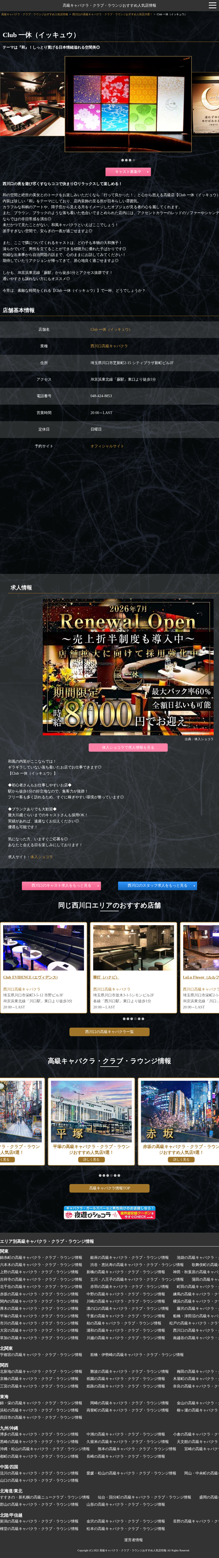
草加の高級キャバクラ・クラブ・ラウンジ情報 (39, 1338)
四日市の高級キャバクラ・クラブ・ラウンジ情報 (41, 1417)
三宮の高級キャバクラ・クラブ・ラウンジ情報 (39, 1386)
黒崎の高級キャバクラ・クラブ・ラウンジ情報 (39, 1442)
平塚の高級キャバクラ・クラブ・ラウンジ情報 (39, 1316)
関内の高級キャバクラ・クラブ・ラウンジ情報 (39, 1301)
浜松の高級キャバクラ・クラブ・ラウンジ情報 (39, 1410)
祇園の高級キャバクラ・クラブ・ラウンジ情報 (126, 1379)
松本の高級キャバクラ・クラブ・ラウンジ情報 (126, 1529)
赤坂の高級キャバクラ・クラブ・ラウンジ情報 (39, 1294)
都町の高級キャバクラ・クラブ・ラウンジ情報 (39, 1456)
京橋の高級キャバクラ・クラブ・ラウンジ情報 (39, 1379)
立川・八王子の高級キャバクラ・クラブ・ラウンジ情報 (137, 1279)
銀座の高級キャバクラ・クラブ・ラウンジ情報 (129, 1258)
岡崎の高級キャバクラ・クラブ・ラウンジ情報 (129, 1403)
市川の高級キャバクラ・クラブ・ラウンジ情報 (39, 1323)
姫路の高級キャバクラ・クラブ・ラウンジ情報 (126, 1386)
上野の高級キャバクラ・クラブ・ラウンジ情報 (39, 1272)
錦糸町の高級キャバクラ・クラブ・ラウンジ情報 (41, 1258)
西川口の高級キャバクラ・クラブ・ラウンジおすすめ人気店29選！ (112, 14)
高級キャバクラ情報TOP (109, 1188)
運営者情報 (133, 1540)
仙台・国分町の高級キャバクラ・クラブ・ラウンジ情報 (144, 1497)
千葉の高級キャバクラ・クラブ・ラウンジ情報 (126, 1316)
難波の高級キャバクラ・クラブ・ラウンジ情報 (129, 1372)
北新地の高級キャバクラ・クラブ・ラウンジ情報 (41, 1372)
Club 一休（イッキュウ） (111, 330)
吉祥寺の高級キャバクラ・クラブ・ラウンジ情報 (41, 1279)
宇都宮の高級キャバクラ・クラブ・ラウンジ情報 (41, 1355)
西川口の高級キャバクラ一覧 (109, 1032)
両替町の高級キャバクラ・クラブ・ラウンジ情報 (128, 1410)
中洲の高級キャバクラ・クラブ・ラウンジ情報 (126, 1434)
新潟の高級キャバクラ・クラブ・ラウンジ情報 (39, 1521)
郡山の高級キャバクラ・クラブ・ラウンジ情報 (39, 1504)
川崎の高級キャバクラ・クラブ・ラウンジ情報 (126, 1301)
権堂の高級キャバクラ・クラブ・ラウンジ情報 (39, 1529)
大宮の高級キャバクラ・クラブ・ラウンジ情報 (39, 1330)
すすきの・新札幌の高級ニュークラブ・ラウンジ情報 (45, 1497)
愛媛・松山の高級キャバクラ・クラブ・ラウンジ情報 (131, 1473)
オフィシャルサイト (107, 446)
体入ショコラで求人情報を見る (128, 748)
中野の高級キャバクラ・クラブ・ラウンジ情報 (126, 1294)
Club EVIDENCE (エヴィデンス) (30, 977)
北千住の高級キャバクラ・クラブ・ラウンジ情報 (41, 1287)
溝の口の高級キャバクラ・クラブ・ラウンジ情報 (128, 1309)
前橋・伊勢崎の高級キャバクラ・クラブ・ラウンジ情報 (137, 1355)
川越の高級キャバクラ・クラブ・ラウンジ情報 (126, 1338)
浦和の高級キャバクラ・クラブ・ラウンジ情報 (126, 1330)
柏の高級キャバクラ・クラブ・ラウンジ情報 (124, 1323)
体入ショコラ (41, 857)
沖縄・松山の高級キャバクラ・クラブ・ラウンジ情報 (45, 1449)
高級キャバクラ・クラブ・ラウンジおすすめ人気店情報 (109, 5)
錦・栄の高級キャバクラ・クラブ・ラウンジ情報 (41, 1403)
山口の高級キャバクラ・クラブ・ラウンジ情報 (39, 1480)
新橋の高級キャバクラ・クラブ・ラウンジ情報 (126, 1272)
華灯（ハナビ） (106, 977)
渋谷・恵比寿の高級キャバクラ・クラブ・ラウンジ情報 (137, 1265)
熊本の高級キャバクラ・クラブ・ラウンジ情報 (137, 1449)
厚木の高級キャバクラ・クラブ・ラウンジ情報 (39, 1309)
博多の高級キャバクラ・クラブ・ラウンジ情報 (39, 1434)
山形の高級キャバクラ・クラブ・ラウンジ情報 (126, 1504)
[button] (122, 160)
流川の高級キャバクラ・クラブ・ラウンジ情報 (39, 1473)
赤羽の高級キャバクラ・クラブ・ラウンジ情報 (129, 1287)
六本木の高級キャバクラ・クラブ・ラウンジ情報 (41, 1265)
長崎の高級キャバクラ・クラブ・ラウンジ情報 (126, 1456)
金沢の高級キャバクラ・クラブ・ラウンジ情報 (126, 1521)
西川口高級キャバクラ (109, 346)
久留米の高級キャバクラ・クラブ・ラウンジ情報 (128, 1442)
